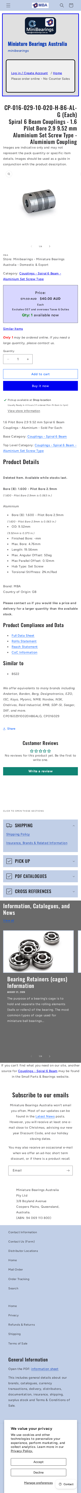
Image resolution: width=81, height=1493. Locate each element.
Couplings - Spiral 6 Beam (47, 436)
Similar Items (13, 329)
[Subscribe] (67, 1170)
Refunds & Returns (21, 1324)
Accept (38, 1462)
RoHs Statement (24, 641)
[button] (8, 5)
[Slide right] (49, 246)
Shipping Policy (18, 834)
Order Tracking (18, 1279)
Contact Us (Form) (21, 1241)
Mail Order (15, 1269)
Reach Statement (25, 647)
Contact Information (22, 1232)
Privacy (13, 1315)
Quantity (8, 351)
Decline (38, 1472)
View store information (24, 411)
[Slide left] (31, 246)
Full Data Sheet (23, 635)
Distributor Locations (23, 1251)
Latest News (45, 1116)
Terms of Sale (18, 1343)
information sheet (44, 1369)
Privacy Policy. (22, 1451)
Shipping (14, 1334)
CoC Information (24, 652)
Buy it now (40, 386)
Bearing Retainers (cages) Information (37, 982)
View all (8, 920)
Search (13, 1288)
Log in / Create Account (29, 73)
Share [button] (11, 728)
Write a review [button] (40, 771)
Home (57, 73)
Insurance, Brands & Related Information (36, 843)
